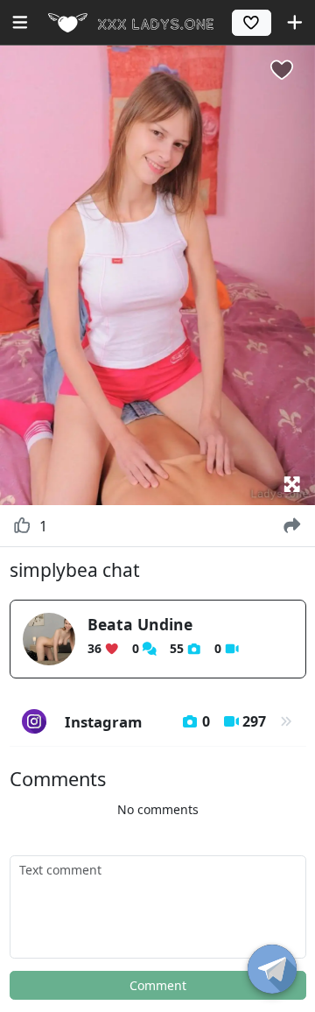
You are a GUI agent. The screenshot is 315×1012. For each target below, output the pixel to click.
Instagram (166, 722)
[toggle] (272, 969)
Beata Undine (140, 624)
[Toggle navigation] (20, 22)
